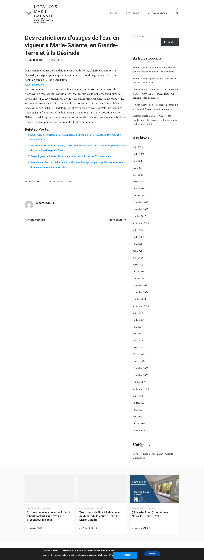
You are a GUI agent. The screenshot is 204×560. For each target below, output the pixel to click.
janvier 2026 (139, 195)
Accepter (152, 553)
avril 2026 (138, 174)
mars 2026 (138, 181)
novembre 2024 (140, 292)
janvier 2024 (139, 361)
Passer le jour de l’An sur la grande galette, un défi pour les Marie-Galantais (71, 156)
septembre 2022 (141, 430)
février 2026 (139, 188)
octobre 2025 (139, 216)
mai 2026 (137, 167)
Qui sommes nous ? (158, 13)
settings (125, 555)
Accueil (114, 13)
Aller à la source (34, 84)
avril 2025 (138, 257)
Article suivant (116, 219)
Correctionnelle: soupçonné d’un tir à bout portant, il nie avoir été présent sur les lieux (49, 516)
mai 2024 (137, 333)
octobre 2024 (139, 299)
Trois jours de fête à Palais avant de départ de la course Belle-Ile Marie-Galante (100, 516)
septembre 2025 (141, 223)
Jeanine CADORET (143, 528)
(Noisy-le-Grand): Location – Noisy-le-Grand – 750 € (150, 514)
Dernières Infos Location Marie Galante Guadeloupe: (50, 182)
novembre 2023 (140, 375)
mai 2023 (137, 416)
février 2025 (139, 271)
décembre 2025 (140, 202)
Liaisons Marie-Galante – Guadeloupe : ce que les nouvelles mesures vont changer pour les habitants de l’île (155, 119)
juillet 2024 (138, 319)
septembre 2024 (141, 306)
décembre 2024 (140, 285)
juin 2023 (137, 409)
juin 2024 (137, 326)
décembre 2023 (140, 368)
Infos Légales (133, 13)
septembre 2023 (141, 388)
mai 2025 (137, 250)
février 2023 (139, 423)
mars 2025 (138, 264)
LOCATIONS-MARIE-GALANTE (46, 11)
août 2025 (138, 230)
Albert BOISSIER (35, 60)
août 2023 (138, 395)
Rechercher (138, 36)
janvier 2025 (139, 278)
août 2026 (138, 147)
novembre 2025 (140, 209)
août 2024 (138, 312)
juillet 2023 (138, 402)
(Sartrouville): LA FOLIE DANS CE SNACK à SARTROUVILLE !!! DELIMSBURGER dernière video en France (156, 93)
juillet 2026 (138, 154)
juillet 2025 (138, 236)
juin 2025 (137, 243)
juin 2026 (137, 160)
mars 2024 (138, 347)
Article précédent (36, 219)
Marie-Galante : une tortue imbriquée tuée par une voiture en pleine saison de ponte (154, 69)
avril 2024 (138, 340)
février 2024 (139, 354)
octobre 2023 (139, 382)
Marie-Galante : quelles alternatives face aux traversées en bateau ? (155, 80)
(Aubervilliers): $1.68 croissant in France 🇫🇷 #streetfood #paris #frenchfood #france (155, 106)
